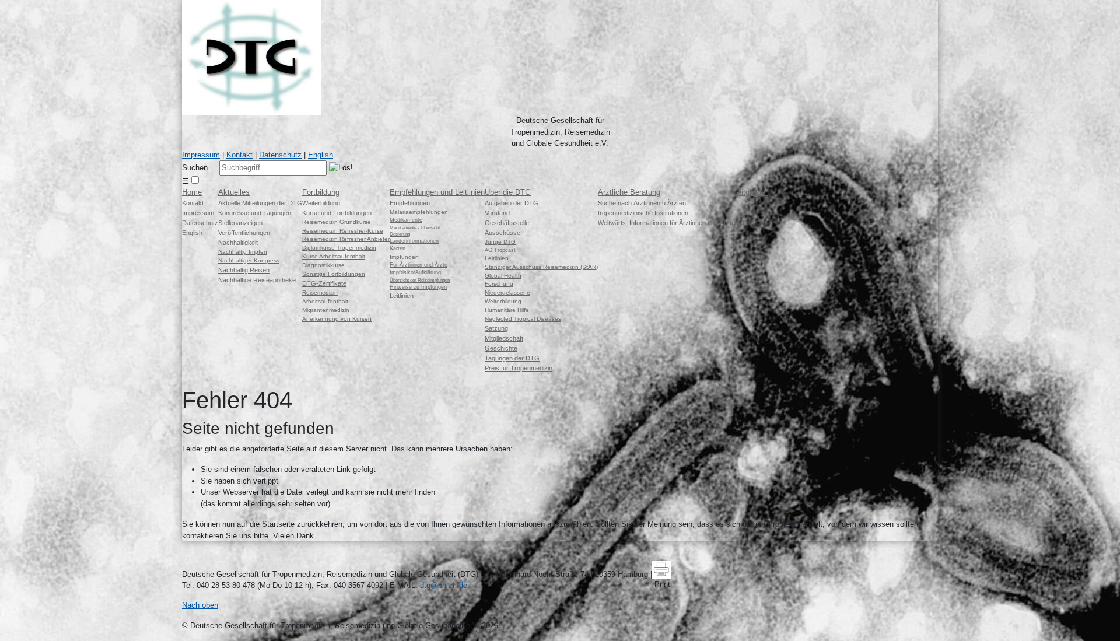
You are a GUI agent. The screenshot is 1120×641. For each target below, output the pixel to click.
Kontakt (239, 154)
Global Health (503, 275)
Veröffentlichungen (244, 232)
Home (192, 192)
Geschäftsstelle (507, 222)
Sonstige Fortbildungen (333, 274)
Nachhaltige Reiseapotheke (257, 279)
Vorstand (497, 212)
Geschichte (501, 348)
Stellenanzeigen (240, 222)
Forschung (499, 284)
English (320, 154)
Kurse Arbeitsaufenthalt (333, 256)
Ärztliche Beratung (629, 192)
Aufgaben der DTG (511, 202)
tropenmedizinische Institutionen (643, 212)
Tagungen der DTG (512, 358)
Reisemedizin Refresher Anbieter (346, 239)
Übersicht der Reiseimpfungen (420, 280)
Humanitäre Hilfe (507, 310)
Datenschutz (280, 154)
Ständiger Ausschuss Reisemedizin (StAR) (541, 267)
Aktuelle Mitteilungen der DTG (260, 202)
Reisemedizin (320, 292)
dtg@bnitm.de (443, 585)
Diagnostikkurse (323, 265)
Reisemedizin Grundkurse (336, 222)
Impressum (201, 154)
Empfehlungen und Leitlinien (437, 192)
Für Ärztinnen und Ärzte (418, 265)
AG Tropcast (500, 250)
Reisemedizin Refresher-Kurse (342, 230)
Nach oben (200, 605)
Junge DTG (500, 242)
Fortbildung (321, 192)
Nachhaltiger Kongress (248, 260)
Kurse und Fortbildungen (337, 212)
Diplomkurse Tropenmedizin (339, 247)
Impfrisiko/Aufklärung (415, 272)
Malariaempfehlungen (419, 212)
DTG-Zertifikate (324, 283)
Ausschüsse (502, 232)
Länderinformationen (414, 241)
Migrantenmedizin (325, 310)
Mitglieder (751, 192)
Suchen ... (199, 167)
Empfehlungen (410, 202)
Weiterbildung (321, 202)
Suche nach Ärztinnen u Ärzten (642, 202)
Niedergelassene (507, 292)
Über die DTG (508, 192)
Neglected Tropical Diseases (523, 319)
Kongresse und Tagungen (254, 212)
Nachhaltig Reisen (244, 270)
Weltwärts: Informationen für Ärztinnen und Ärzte (666, 222)
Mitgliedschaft (504, 338)
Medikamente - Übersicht (415, 227)
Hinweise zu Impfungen (418, 287)
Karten (397, 248)
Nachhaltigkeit (238, 242)
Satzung (496, 328)
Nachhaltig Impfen (242, 251)
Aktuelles (234, 192)
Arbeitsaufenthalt (325, 301)
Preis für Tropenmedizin (518, 368)
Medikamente (406, 220)
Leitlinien (402, 295)
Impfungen (404, 257)
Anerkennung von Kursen (337, 319)
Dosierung (400, 234)
